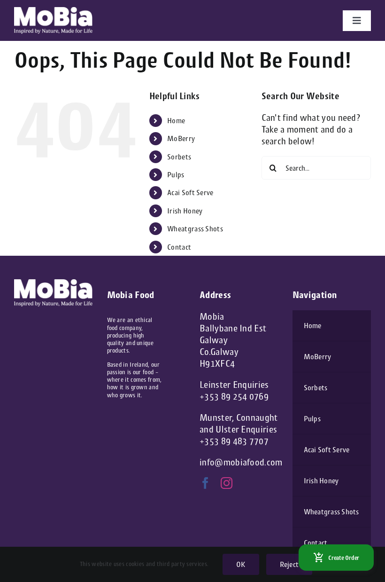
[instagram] (226, 483)
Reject (289, 564)
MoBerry (181, 138)
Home (176, 120)
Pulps (176, 174)
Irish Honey (184, 210)
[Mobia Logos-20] (53, 11)
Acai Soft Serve (190, 192)
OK (240, 564)
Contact (179, 247)
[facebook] (205, 483)
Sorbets (179, 156)
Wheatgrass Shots (195, 228)
